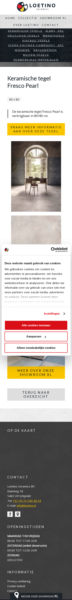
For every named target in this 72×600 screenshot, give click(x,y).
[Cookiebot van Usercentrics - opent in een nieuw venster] (51, 249)
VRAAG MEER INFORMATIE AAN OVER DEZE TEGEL (36, 129)
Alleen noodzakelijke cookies (36, 347)
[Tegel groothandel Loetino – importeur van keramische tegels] (36, 7)
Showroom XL (53, 18)
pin (17, 514)
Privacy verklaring (19, 581)
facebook (10, 514)
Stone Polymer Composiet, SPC (36, 45)
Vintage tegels (36, 40)
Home (10, 18)
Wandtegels (54, 35)
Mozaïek (22, 50)
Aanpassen (33, 336)
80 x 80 (14, 99)
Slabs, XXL (55, 30)
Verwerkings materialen (36, 59)
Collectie (27, 18)
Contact (50, 25)
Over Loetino (26, 25)
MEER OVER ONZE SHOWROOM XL (36, 373)
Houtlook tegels (24, 35)
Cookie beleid (16, 586)
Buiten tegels (36, 54)
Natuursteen (45, 50)
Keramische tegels (25, 30)
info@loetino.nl (26, 505)
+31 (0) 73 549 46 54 (27, 501)
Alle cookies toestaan (36, 325)
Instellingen (52, 313)
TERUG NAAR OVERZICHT (36, 394)
